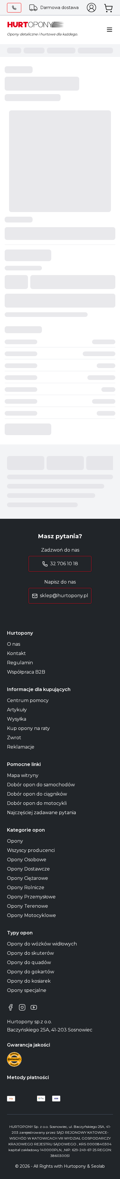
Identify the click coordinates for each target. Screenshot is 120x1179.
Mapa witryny (22, 775)
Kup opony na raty (28, 728)
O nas (13, 644)
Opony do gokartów (30, 972)
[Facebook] (10, 1007)
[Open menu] (109, 29)
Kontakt (16, 653)
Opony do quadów (29, 962)
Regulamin (20, 662)
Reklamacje (20, 747)
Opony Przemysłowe (31, 897)
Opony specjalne (26, 990)
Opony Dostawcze (28, 869)
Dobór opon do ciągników (37, 794)
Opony (15, 841)
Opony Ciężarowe (27, 878)
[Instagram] (22, 1007)
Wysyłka (16, 719)
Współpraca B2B (26, 672)
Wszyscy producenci (31, 850)
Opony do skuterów (30, 953)
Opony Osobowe (26, 859)
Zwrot (14, 737)
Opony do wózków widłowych (42, 944)
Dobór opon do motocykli (37, 803)
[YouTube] (33, 1007)
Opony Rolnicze (25, 887)
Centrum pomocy (28, 700)
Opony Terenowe (27, 906)
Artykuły (17, 710)
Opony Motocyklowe (31, 915)
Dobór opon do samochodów (41, 784)
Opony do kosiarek (29, 981)
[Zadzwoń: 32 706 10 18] (14, 7)
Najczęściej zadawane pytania (41, 812)
